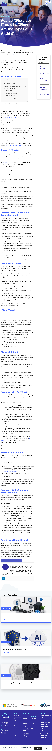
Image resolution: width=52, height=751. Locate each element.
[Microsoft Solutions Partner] (9, 705)
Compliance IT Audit (10, 88)
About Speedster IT (17, 716)
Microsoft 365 (33, 718)
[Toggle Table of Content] (24, 80)
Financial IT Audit (9, 92)
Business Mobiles (34, 731)
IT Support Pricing (16, 726)
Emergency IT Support (25, 724)
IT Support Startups (43, 735)
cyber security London (9, 117)
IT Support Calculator (16, 729)
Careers (15, 720)
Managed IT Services (25, 719)
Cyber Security (44, 73)
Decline (47, 748)
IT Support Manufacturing (45, 733)
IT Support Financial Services (45, 715)
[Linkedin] (3, 578)
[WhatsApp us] (46, 2)
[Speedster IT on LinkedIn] (2, 733)
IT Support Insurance (44, 718)
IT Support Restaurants (44, 730)
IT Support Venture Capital (45, 722)
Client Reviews (17, 722)
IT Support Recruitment (44, 724)
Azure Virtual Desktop (33, 723)
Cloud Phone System (33, 728)
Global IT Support (26, 733)
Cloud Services (44, 94)
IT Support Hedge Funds (44, 720)
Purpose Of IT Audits (10, 83)
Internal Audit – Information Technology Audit (15, 86)
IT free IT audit (8, 90)
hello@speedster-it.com (7, 727)
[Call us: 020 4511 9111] (49, 2)
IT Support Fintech (43, 717)
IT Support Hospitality (44, 728)
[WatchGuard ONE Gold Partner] (28, 705)
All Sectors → (42, 739)
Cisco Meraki (33, 733)
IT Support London (17, 54)
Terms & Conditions (16, 736)
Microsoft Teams (34, 725)
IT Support (25, 716)
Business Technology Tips (43, 80)
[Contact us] (46, 4)
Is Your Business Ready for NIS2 (14, 145)
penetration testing (7, 162)
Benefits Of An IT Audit (10, 95)
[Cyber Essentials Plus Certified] (45, 705)
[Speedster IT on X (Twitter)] (5, 733)
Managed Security (24, 731)
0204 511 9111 (5, 723)
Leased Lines (33, 730)
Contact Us (16, 718)
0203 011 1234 (5, 725)
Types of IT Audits (9, 85)
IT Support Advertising (44, 726)
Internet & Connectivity (43, 88)
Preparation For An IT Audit (11, 93)
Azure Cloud (33, 720)
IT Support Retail (43, 731)
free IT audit (9, 310)
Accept (38, 748)
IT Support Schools (43, 737)
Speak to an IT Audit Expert (12, 98)
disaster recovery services (10, 471)
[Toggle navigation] (49, 6)
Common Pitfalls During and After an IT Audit (15, 97)
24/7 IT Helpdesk (26, 721)
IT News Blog (16, 723)
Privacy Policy (16, 733)
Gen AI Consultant (25, 736)
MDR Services (25, 728)
